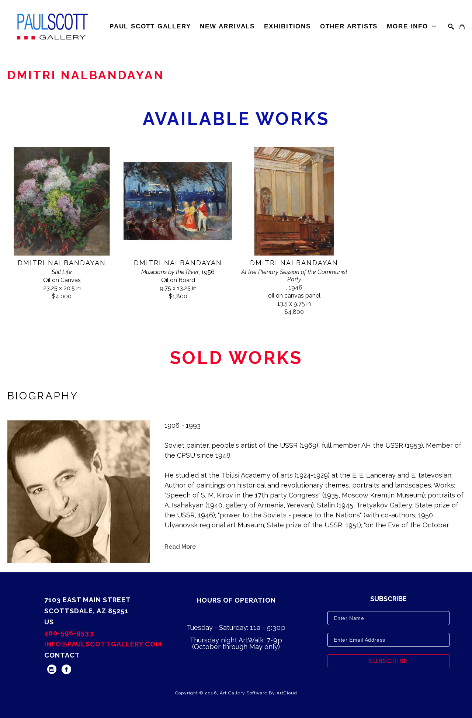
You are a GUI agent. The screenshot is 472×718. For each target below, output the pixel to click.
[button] (412, 26)
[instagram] (51, 669)
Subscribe (389, 661)
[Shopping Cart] (462, 27)
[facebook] (66, 669)
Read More (180, 546)
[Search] (451, 27)
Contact (62, 655)
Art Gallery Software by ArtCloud (258, 693)
